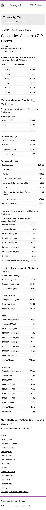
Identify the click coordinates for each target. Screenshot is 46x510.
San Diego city (6, 452)
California (19, 30)
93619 (7, 79)
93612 (7, 74)
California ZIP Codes (9, 444)
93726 (7, 88)
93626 (7, 83)
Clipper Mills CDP (8, 472)
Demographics (17, 5)
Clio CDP (4, 468)
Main (3, 30)
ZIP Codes (35, 5)
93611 (7, 70)
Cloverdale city (6, 476)
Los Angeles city (7, 448)
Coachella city (6, 484)
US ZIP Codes (6, 440)
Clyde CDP (5, 480)
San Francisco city (8, 460)
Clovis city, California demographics (14, 492)
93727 (7, 92)
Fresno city (5, 464)
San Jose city (6, 456)
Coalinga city (6, 488)
